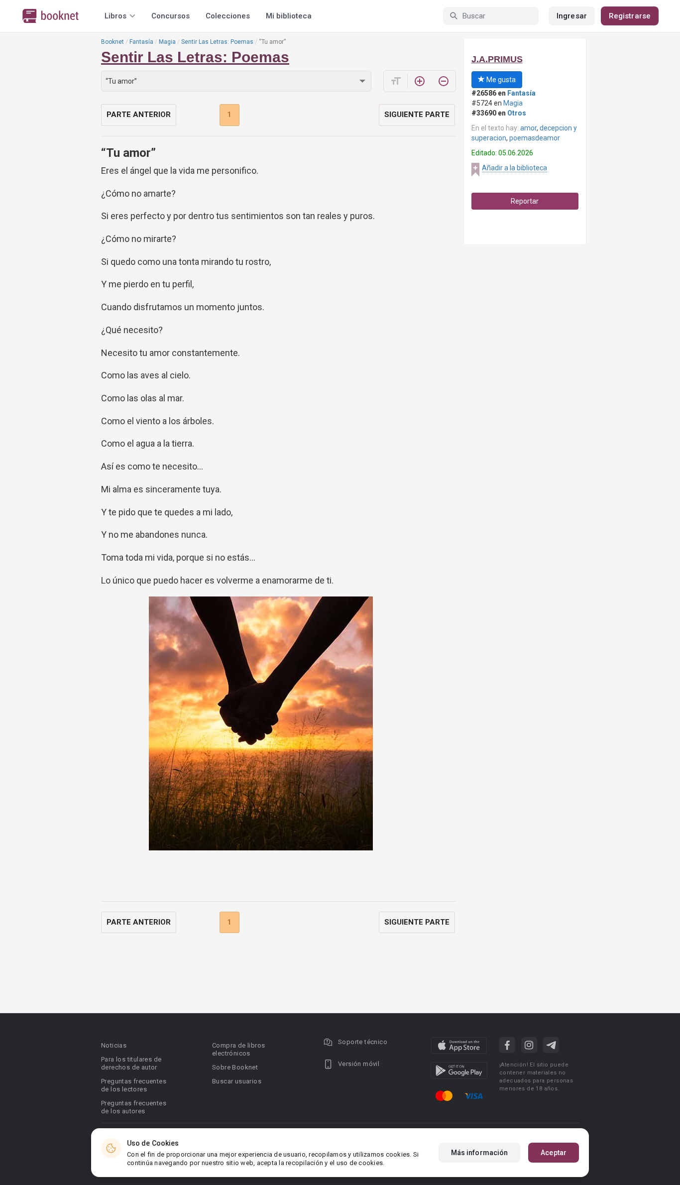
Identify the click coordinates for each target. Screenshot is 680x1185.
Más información (479, 1153)
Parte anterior (139, 114)
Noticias (113, 1045)
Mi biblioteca (289, 15)
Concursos (170, 15)
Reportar (525, 201)
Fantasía (141, 41)
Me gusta (500, 80)
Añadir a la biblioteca (514, 168)
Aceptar (554, 1153)
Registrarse (630, 15)
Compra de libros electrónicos (238, 1049)
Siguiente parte (417, 114)
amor (528, 128)
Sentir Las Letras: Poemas (217, 41)
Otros (516, 113)
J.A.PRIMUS (497, 59)
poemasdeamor (534, 138)
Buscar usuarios (236, 1081)
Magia (167, 41)
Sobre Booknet (235, 1067)
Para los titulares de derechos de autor (131, 1063)
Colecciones (228, 15)
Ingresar (572, 15)
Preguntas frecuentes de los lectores (133, 1085)
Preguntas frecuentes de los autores (133, 1107)
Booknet (112, 41)
